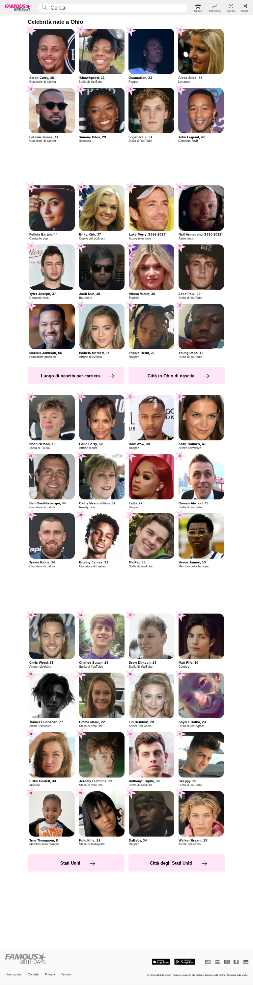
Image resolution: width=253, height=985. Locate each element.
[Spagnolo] (217, 962)
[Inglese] (208, 962)
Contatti (33, 974)
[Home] (65, 959)
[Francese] (236, 962)
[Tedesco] (245, 962)
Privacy (50, 974)
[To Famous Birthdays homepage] (17, 7)
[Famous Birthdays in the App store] (161, 962)
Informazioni (13, 974)
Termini (66, 974)
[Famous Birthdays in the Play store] (184, 962)
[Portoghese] (227, 962)
